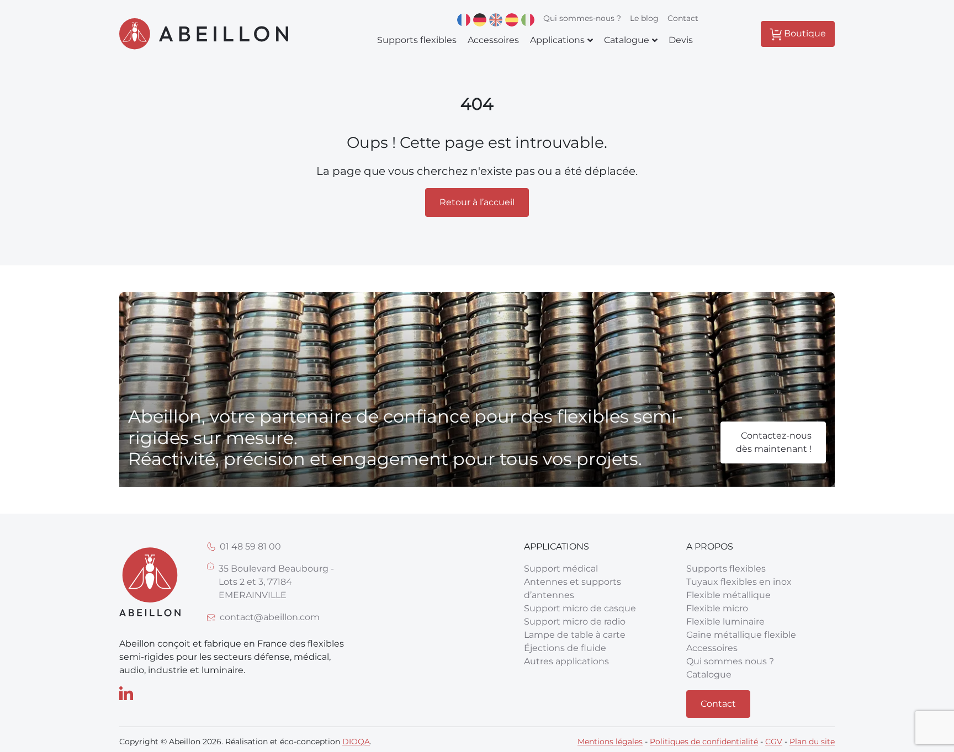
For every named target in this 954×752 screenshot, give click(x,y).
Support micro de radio (575, 621)
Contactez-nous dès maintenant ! (774, 442)
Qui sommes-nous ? (582, 18)
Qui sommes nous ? (730, 661)
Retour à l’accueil (477, 202)
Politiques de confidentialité (704, 741)
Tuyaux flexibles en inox (739, 582)
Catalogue (709, 674)
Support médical (561, 568)
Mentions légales (610, 741)
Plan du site (812, 741)
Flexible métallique (728, 595)
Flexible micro (717, 608)
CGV (773, 741)
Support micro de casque (580, 608)
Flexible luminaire (725, 621)
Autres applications (566, 661)
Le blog (644, 18)
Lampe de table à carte (575, 635)
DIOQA (356, 741)
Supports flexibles (726, 568)
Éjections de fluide (565, 648)
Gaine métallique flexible (741, 635)
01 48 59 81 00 (250, 546)
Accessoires (712, 648)
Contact (682, 18)
